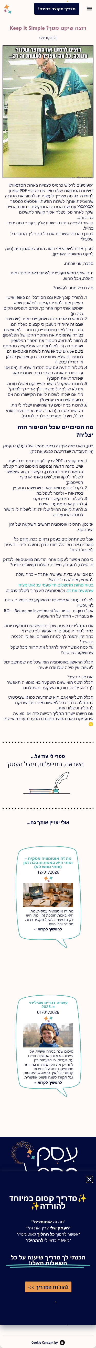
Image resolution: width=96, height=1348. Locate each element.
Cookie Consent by (44, 1342)
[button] (89, 1179)
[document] (48, 674)
